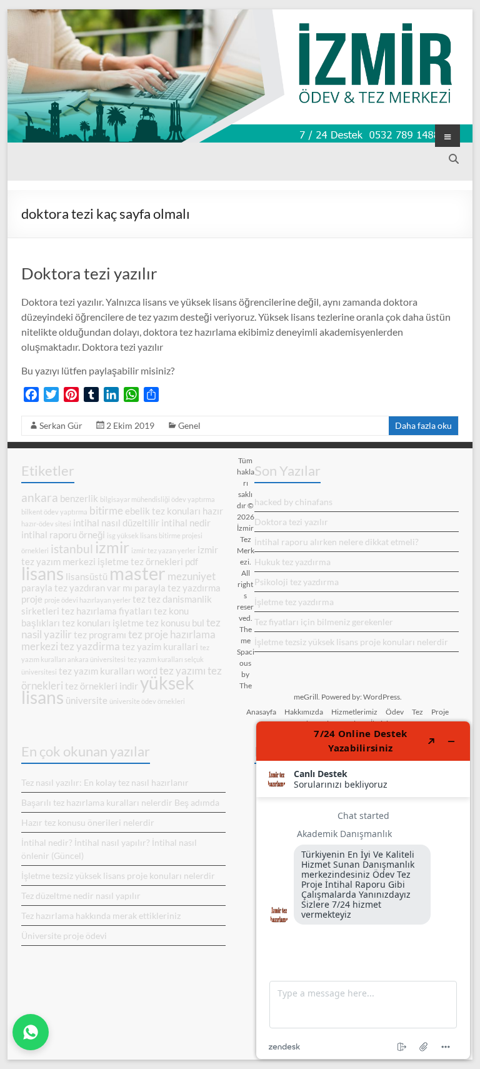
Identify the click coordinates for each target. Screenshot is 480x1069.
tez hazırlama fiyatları (106, 611)
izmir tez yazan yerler (163, 550)
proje (31, 599)
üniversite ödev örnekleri (147, 701)
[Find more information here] (363, 890)
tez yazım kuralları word (108, 671)
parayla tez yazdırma (177, 588)
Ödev (395, 711)
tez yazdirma (90, 646)
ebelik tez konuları (163, 511)
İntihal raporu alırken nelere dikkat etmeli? (336, 541)
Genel (189, 425)
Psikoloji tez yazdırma (296, 581)
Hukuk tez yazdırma (292, 561)
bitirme (106, 510)
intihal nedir (186, 523)
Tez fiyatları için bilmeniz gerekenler (323, 621)
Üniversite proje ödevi (64, 935)
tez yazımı (182, 670)
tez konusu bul (175, 623)
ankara (39, 497)
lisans (42, 573)
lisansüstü (87, 576)
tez (139, 599)
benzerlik (79, 498)
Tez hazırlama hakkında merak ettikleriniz (101, 915)
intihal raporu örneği (63, 534)
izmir (112, 547)
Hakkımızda (303, 711)
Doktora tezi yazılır (89, 273)
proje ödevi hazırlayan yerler (87, 600)
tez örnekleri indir (101, 686)
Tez (417, 711)
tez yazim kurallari (160, 646)
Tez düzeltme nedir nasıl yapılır (81, 895)
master (137, 573)
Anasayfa (261, 711)
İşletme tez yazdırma (294, 601)
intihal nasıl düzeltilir (116, 523)
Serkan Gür (60, 425)
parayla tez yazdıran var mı (76, 588)
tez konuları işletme (103, 623)
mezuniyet (192, 576)
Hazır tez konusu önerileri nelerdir (87, 822)
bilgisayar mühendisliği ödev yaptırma (157, 499)
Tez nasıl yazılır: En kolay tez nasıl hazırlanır (105, 782)
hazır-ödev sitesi (46, 523)
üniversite (87, 700)
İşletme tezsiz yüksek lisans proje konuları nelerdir (351, 641)
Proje (440, 711)
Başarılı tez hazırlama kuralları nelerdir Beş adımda (120, 802)
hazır (212, 511)
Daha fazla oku (423, 425)
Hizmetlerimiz (354, 711)
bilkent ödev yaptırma (54, 512)
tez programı (100, 635)
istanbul (72, 548)
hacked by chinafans (293, 501)
